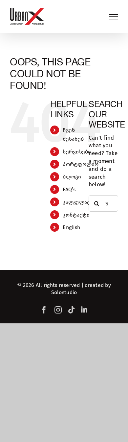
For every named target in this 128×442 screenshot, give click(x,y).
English (71, 227)
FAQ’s (69, 189)
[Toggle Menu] (113, 16)
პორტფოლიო (80, 164)
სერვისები (77, 152)
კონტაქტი (76, 215)
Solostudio (64, 292)
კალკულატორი (82, 202)
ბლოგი (72, 177)
